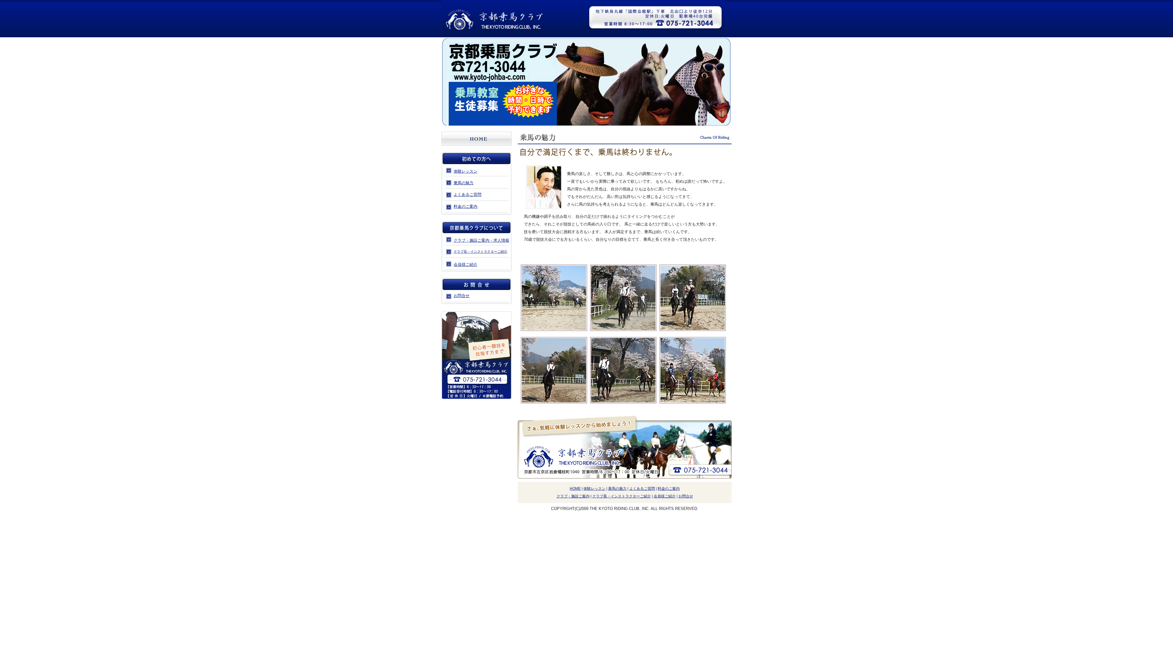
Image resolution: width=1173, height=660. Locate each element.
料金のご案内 (465, 206)
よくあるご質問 (467, 194)
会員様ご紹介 (465, 264)
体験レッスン (465, 171)
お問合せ (685, 496)
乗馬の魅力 (463, 183)
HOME (575, 488)
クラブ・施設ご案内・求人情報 (481, 240)
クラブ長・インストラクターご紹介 (480, 251)
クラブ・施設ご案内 (573, 496)
